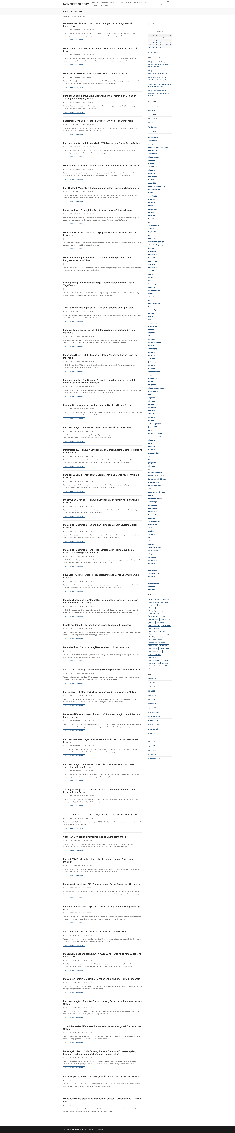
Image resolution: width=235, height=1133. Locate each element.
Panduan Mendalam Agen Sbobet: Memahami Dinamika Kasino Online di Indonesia (100, 740)
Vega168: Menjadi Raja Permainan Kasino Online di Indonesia (94, 836)
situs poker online (154, 654)
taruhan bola (153, 666)
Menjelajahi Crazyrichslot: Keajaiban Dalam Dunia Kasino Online (158, 93)
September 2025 (154, 725)
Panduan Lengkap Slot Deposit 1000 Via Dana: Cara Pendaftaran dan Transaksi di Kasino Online (99, 765)
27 (150, 47)
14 (153, 42)
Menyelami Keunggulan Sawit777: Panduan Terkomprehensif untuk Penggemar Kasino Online (98, 259)
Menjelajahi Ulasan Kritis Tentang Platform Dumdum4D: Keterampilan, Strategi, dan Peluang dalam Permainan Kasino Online (99, 1052)
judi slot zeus (153, 631)
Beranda (66, 16)
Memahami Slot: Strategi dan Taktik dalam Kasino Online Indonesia (98, 210)
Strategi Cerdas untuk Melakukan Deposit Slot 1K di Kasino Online (97, 405)
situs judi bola (153, 648)
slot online (165, 663)
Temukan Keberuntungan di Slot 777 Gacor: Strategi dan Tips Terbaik (99, 307)
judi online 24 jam (165, 619)
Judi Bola (151, 110)
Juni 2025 (151, 737)
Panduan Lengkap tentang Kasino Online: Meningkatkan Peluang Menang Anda (101, 908)
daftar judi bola (163, 611)
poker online (153, 642)
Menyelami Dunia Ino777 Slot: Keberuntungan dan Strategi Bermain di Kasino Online (99, 24)
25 (167, 45)
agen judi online (154, 602)
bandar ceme (163, 605)
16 (160, 42)
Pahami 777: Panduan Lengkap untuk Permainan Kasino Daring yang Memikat (98, 860)
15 (156, 42)
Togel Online (152, 131)
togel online (152, 669)
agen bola (158, 599)
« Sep (150, 52)
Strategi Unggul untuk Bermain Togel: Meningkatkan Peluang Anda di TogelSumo (99, 284)
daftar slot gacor (154, 616)
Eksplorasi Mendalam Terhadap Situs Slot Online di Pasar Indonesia (98, 120)
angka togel (153, 605)
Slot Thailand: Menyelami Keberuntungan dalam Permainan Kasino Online (101, 188)
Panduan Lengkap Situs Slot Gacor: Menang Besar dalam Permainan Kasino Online (102, 1002)
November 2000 (154, 759)
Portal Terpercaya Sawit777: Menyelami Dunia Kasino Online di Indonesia (101, 1076)
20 (150, 45)
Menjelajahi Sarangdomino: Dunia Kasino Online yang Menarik (159, 72)
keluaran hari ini (154, 634)
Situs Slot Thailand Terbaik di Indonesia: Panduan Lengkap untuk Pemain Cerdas (101, 576)
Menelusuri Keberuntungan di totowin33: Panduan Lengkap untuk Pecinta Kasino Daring (101, 715)
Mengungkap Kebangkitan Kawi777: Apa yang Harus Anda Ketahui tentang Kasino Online (102, 955)
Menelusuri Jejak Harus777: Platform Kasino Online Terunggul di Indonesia (101, 884)
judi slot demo (160, 622)
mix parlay (152, 639)
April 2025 (152, 746)
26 (170, 45)
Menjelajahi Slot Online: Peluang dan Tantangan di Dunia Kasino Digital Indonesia (100, 526)
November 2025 (154, 716)
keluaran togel (165, 634)
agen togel (164, 602)
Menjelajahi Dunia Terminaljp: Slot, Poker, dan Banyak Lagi (158, 79)
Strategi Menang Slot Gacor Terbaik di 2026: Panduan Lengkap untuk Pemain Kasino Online (99, 790)
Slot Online (152, 123)
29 (156, 47)
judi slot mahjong (154, 625)
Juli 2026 (151, 682)
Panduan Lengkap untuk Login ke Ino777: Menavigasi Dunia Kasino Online (101, 143)
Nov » (156, 52)
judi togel (162, 631)
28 (153, 47)
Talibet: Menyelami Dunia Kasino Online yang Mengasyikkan (159, 85)
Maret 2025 (152, 750)
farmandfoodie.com (76, 4)
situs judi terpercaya (155, 651)
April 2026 (152, 695)
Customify (100, 1129)
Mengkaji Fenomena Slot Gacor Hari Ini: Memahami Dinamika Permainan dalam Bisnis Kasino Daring (100, 601)
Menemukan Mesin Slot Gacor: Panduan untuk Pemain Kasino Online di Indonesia (100, 49)
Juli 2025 (151, 733)
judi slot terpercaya (155, 628)
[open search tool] (161, 4)
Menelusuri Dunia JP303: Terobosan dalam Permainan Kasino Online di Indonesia (100, 356)
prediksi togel (164, 645)
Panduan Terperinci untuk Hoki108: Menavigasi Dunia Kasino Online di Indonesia (99, 331)
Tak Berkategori (89, 29)
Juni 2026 (151, 687)
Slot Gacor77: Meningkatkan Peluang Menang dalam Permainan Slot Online (102, 669)
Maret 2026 (152, 699)
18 (167, 42)
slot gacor (165, 660)
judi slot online (166, 625)
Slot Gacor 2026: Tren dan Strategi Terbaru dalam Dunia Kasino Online (100, 814)
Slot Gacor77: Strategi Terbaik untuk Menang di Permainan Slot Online (99, 692)
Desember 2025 (154, 712)
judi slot (151, 622)
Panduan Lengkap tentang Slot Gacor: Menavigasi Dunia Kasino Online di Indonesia (101, 476)
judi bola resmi (153, 619)
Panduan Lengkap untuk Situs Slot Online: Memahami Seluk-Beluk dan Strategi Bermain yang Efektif (99, 97)
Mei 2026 (151, 691)
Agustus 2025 (153, 729)
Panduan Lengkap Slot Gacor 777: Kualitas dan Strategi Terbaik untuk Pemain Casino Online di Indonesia (99, 381)
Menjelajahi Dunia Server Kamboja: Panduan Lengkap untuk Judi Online (158, 64)
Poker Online (152, 118)
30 (160, 47)
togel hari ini (163, 666)
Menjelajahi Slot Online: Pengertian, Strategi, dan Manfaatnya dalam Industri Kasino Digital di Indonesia (98, 551)
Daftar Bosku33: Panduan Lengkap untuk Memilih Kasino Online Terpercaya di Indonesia (102, 451)
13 (150, 42)
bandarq (151, 608)
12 (170, 40)
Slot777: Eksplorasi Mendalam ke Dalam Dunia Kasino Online (94, 931)
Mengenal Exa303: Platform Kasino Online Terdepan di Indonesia (97, 73)
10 (163, 40)
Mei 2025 (151, 742)
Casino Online (153, 106)
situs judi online (164, 648)
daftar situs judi (154, 613)
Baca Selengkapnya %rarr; (74, 40)
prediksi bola (153, 645)
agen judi (166, 599)
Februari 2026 (153, 704)
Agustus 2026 (153, 678)
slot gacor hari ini (154, 663)
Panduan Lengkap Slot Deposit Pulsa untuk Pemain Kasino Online (97, 427)
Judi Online (152, 114)
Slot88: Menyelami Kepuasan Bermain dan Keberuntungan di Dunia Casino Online (102, 1027)
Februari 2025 (153, 754)
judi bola (164, 616)
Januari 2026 (153, 708)
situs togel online (154, 660)
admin (66, 29)
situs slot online (153, 657)
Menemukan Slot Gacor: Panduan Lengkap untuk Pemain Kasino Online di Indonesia (101, 501)
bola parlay (152, 611)
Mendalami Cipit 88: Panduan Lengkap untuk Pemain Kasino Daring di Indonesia (99, 234)
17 (163, 42)
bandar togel (161, 608)
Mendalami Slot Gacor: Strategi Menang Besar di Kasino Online (96, 647)
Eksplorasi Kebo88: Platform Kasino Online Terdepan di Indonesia (97, 625)
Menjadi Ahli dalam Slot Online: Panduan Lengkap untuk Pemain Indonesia (101, 979)
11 (166, 40)
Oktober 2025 (153, 720)
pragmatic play (163, 642)
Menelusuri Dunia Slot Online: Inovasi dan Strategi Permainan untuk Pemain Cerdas (102, 1100)
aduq (150, 599)
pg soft (160, 639)
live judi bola (164, 637)
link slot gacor (153, 637)
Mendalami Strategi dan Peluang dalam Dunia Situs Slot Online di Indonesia (102, 165)
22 (156, 45)
